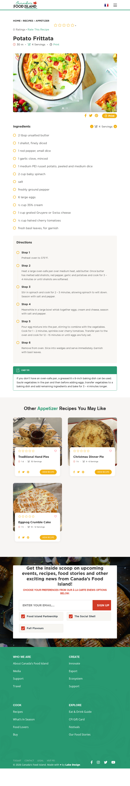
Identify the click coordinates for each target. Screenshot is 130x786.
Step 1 (25, 252)
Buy (15, 734)
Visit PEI (51, 760)
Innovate (74, 663)
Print (56, 44)
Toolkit (17, 760)
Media (17, 671)
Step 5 (25, 321)
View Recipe (48, 472)
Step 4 (26, 304)
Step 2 (25, 265)
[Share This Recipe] (85, 115)
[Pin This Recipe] (96, 115)
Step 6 (26, 342)
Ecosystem (76, 678)
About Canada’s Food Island (30, 663)
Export (73, 671)
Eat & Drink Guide (80, 712)
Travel (17, 686)
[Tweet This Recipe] (90, 115)
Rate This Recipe (38, 29)
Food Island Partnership (42, 616)
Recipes (18, 712)
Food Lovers (21, 727)
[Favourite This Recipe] (18, 58)
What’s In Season (24, 719)
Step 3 (25, 286)
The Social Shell (84, 616)
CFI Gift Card (77, 719)
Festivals (74, 727)
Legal (40, 760)
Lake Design (72, 764)
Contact (29, 760)
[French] (106, 6)
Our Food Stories (80, 734)
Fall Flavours (35, 628)
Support (18, 678)
